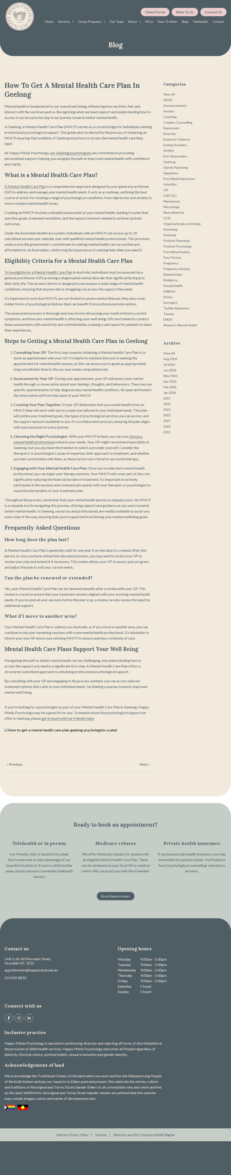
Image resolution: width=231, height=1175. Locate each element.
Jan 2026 (169, 393)
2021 (167, 421)
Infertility (170, 184)
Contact (218, 21)
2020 (167, 426)
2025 (167, 398)
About (132, 21)
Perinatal (169, 235)
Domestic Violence (176, 139)
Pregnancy (170, 263)
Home (49, 21)
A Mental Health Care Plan (25, 186)
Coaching (170, 117)
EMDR (167, 319)
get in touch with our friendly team (68, 718)
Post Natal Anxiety (176, 252)
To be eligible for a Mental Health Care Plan (38, 272)
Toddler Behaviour (176, 308)
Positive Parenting (176, 241)
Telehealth (200, 21)
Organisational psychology (182, 224)
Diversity (169, 134)
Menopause (171, 201)
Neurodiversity (173, 212)
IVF (165, 190)
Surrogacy (170, 302)
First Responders (175, 156)
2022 (167, 415)
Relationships (172, 274)
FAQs (149, 21)
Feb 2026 (169, 387)
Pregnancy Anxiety (176, 269)
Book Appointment (115, 896)
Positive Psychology (177, 246)
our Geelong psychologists (70, 153)
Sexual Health (173, 286)
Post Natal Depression (179, 179)
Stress (168, 297)
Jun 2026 (169, 370)
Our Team (116, 21)
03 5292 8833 (15, 977)
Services (64, 21)
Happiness (170, 173)
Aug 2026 (170, 359)
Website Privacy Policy (72, 1135)
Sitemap (101, 1135)
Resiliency (170, 280)
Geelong (169, 162)
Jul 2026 (169, 364)
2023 (167, 409)
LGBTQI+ (170, 195)
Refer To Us (185, 12)
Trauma (168, 314)
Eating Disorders (175, 145)
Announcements (175, 105)
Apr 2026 (169, 381)
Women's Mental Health (180, 325)
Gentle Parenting (175, 167)
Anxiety (168, 111)
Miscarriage (171, 207)
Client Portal (155, 12)
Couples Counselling (177, 122)
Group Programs (89, 21)
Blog (185, 21)
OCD (167, 218)
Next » (144, 764)
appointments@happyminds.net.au (31, 970)
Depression (171, 128)
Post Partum (172, 257)
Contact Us (213, 12)
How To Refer (167, 21)
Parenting (170, 229)
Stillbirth (169, 291)
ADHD (167, 100)
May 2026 (170, 376)
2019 (167, 432)
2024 (167, 404)
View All (169, 94)
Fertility (168, 150)
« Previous (15, 764)
